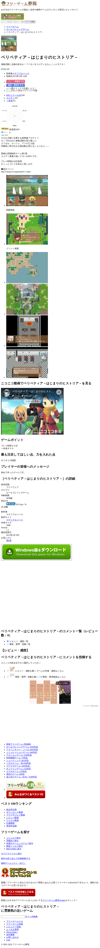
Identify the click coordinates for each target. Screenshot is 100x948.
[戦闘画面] (27, 205)
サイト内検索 (31, 916)
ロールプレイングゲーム (22, 747)
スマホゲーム (16, 771)
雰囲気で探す (12, 841)
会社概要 (10, 934)
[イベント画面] (27, 244)
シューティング (17, 760)
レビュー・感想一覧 (19, 641)
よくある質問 (12, 929)
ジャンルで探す (13, 838)
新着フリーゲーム (18, 744)
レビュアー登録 (13, 927)
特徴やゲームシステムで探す (19, 843)
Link (8, 940)
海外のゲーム (15, 774)
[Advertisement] (20, 577)
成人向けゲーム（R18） (21, 777)
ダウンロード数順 (14, 812)
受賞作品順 (11, 826)
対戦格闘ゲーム (17, 758)
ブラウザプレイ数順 (15, 815)
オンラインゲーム (18, 769)
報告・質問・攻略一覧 (20, 644)
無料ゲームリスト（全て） (13, 863)
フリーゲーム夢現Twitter (54, 900)
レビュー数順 (12, 818)
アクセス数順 (12, 820)
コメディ (10, 98)
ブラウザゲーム (18, 766)
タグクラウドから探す (11, 854)
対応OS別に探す (13, 849)
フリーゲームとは (14, 921)
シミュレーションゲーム (21, 752)
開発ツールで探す (14, 846)
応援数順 (10, 823)
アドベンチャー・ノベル (22, 750)
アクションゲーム (19, 755)
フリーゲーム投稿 (14, 924)
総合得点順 (11, 809)
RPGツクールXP (13, 95)
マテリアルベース (20, 73)
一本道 (9, 101)
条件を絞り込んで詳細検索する (15, 858)
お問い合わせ (12, 937)
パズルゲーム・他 (18, 763)
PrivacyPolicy (12, 932)
